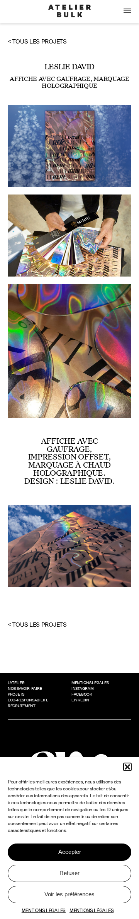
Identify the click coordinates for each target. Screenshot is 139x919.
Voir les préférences (69, 894)
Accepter (69, 852)
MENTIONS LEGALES (44, 910)
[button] (127, 767)
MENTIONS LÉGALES (92, 910)
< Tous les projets (37, 41)
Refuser (69, 873)
